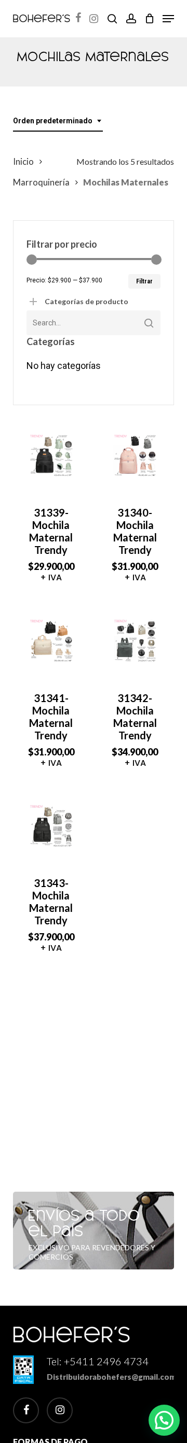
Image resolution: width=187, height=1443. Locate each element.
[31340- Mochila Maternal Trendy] (135, 456)
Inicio (23, 161)
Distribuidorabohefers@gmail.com (111, 1376)
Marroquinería (41, 182)
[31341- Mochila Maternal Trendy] (51, 641)
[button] (168, 18)
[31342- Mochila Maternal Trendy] (135, 641)
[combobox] (58, 121)
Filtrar (144, 281)
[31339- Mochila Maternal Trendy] (51, 456)
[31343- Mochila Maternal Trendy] (51, 826)
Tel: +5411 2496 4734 (98, 1361)
